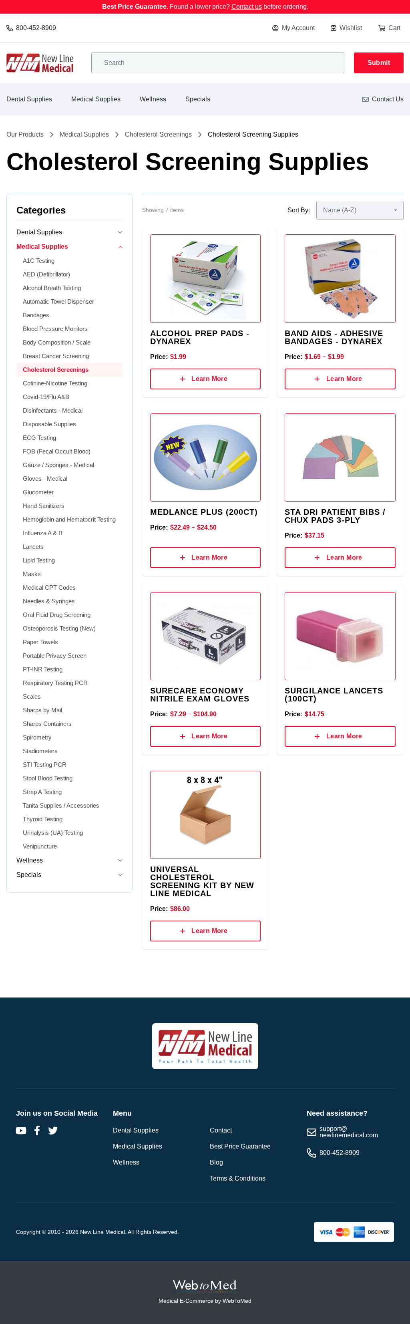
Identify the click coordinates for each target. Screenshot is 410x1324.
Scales (32, 696)
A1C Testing (38, 260)
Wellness (153, 99)
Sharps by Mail (42, 710)
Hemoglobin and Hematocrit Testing (69, 519)
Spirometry (37, 737)
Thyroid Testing (42, 819)
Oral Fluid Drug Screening (56, 614)
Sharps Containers (47, 723)
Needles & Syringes (49, 601)
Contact (221, 1130)
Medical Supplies (96, 99)
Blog (216, 1162)
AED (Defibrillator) (46, 274)
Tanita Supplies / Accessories (61, 805)
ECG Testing (39, 437)
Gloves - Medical (45, 478)
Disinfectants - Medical (52, 410)
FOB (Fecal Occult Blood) (56, 451)
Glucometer (38, 492)
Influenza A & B (42, 533)
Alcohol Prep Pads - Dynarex (199, 337)
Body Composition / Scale (56, 342)
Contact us (246, 6)
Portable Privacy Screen (54, 655)
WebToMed (237, 1301)
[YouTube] (21, 1130)
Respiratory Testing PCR (55, 682)
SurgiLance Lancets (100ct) (334, 694)
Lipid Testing (39, 560)
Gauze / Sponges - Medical (58, 464)
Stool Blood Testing (47, 778)
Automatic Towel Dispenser (58, 301)
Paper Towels (40, 642)
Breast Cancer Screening (56, 356)
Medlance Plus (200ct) (204, 512)
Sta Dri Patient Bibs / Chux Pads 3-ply (335, 516)
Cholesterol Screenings (158, 134)
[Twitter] (53, 1130)
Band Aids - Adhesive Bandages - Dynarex (334, 337)
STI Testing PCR (44, 764)
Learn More (209, 378)
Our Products (25, 134)
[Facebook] (37, 1130)
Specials (197, 99)
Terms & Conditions (237, 1178)
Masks (32, 573)
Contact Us (388, 99)
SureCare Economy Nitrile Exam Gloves (199, 694)
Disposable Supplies (49, 424)
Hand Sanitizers (43, 505)
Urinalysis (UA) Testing (53, 832)
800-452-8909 (36, 27)
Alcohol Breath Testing (52, 287)
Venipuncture (40, 846)
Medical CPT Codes (49, 587)
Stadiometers (40, 751)
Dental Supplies (29, 99)
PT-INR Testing (42, 669)
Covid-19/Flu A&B (46, 396)
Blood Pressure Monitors (55, 328)
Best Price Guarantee (240, 1146)
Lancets (33, 546)
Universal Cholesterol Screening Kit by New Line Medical (202, 881)
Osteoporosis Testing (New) (59, 628)
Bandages (36, 315)
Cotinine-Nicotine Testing (55, 383)
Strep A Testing (42, 791)
